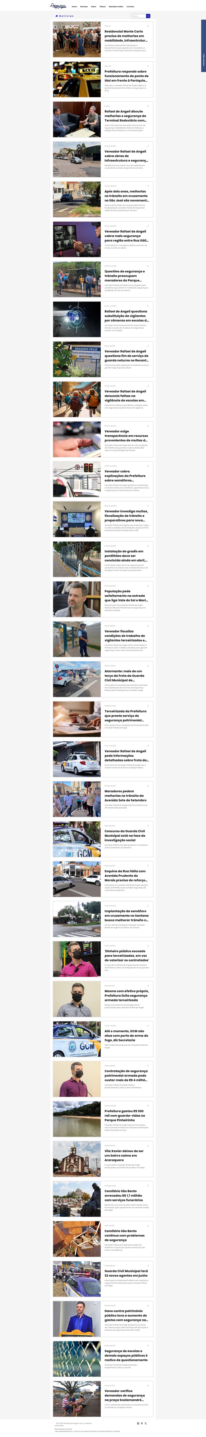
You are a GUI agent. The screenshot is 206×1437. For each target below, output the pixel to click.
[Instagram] (138, 1423)
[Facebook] (141, 1423)
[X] (145, 1423)
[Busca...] (148, 16)
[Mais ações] (148, 26)
